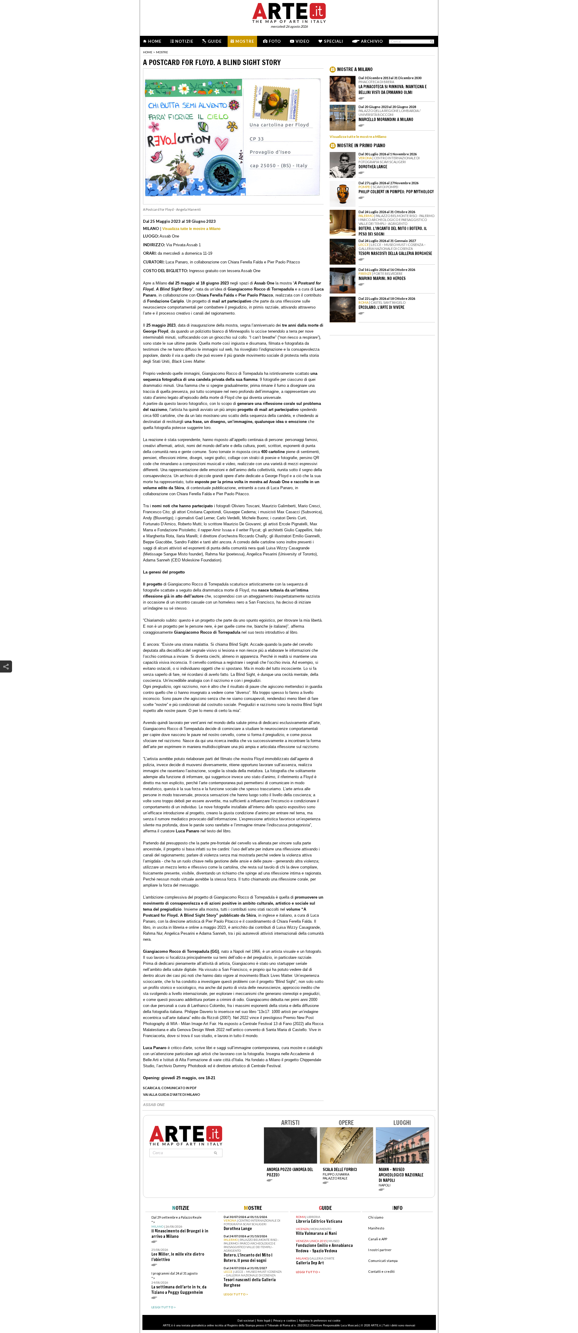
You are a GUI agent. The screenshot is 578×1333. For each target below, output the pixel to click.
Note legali (263, 1320)
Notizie (184, 41)
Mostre (244, 41)
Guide (215, 41)
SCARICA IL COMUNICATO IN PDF (170, 1088)
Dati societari (246, 1320)
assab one (154, 1105)
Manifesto (376, 1228)
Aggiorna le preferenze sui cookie (319, 1320)
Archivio (372, 41)
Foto (275, 41)
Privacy (278, 1320)
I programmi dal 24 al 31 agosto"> (179, 1283)
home (147, 52)
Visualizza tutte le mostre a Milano (191, 229)
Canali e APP (377, 1239)
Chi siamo (375, 1217)
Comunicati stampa (383, 1261)
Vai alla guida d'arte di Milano (171, 1094)
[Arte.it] (289, 12)
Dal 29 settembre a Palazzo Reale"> (179, 1227)
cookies (291, 1320)
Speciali (333, 41)
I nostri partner (380, 1250)
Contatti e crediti (381, 1271)
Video (302, 41)
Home (154, 41)
